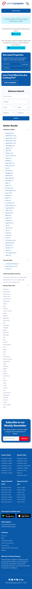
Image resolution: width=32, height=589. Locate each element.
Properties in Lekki (22, 461)
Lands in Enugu (21, 497)
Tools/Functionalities (7, 540)
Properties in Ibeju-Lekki (23, 465)
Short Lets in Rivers (6, 502)
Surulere (5, 400)
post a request (10, 83)
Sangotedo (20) (10, 243)
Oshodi (5, 388)
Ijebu (4, 337)
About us (3, 536)
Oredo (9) (8, 233)
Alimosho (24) (9, 153)
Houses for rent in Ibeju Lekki (11, 282)
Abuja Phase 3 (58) (11, 141)
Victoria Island (7, 404)
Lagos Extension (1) (11, 205)
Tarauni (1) (8, 250)
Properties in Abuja (6, 461)
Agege (5, 303)
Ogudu (5, 373)
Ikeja (4, 339)
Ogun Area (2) (9, 223)
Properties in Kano (6, 465)
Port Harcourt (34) (11, 240)
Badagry (5, 315)
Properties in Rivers (6, 463)
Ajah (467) (8, 150)
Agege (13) (9, 148)
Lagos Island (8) (10, 208)
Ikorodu (5, 342)
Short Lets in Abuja (6, 499)
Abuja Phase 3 (7, 296)
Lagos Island (6, 361)
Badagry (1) (9, 160)
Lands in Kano (21, 502)
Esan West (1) (9, 170)
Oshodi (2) (8, 235)
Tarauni (5, 402)
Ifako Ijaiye (6, 335)
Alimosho (5, 308)
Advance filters (16, 11)
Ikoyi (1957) (9, 193)
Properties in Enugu (6, 473)
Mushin (5, 368)
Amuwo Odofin (7, 311)
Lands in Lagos (21, 487)
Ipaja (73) (8, 198)
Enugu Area (6, 320)
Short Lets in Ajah (6, 495)
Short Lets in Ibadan (6, 497)
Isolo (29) (8, 200)
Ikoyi (4, 347)
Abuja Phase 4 (7, 299)
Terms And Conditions (7, 543)
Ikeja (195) (8, 185)
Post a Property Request (16, 48)
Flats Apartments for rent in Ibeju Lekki (13, 279)
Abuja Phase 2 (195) (11, 138)
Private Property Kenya (8, 527)
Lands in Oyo (20, 492)
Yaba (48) (8, 255)
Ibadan (5, 330)
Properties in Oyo (6, 470)
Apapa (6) (8, 158)
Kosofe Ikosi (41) (10, 203)
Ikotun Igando (7, 344)
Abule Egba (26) (10, 145)
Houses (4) (8, 269)
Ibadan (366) (9, 175)
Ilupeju (5, 349)
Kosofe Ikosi (6, 356)
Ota (4, 390)
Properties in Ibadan (22, 468)
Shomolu (5, 397)
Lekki (4, 363)
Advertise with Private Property (9, 548)
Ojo (4, 378)
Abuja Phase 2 (7, 294)
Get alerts (16, 34)
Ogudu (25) (9, 220)
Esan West (6, 325)
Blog (2, 538)
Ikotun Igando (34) (11, 190)
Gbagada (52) (9, 173)
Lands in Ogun (21, 495)
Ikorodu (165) (9, 188)
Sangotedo (6, 395)
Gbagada (5, 327)
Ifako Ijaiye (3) (9, 180)
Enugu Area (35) (10, 165)
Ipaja (4, 351)
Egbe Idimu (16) (10, 163)
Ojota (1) (8, 230)
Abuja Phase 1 (7, 291)
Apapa (5, 313)
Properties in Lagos (6, 458)
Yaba (4, 407)
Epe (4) (8, 168)
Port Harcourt (7, 392)
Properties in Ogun (6, 468)
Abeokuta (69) (10, 133)
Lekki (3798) (9, 210)
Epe (4, 323)
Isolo (4, 354)
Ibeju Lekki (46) (10, 178)
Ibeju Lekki (6, 332)
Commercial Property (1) (12, 264)
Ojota (4, 383)
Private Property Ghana (8, 525)
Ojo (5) (7, 225)
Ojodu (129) (9, 228)
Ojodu (5, 380)
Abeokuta (6, 289)
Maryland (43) (9, 213)
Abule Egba (6, 301)
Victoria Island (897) (11, 253)
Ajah (4, 306)
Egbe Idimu (6, 318)
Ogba (4, 371)
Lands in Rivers (21, 499)
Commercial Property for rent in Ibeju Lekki (15, 277)
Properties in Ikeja (22, 458)
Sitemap (3, 550)
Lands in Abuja (21, 490)
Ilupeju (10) (9, 195)
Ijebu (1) (8, 183)
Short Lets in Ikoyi (6, 492)
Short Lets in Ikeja (6, 487)
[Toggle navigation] (27, 3)
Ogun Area (6, 376)
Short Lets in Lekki (6, 490)
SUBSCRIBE (25, 64)
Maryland (5, 366)
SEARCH (16, 118)
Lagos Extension (7, 359)
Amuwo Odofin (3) (11, 155)
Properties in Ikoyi (22, 463)
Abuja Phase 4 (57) (11, 143)
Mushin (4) (8, 215)
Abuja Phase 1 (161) (11, 136)
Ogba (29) (8, 218)
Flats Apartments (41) (11, 266)
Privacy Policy (5, 545)
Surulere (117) (9, 248)
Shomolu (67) (9, 245)
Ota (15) (8, 238)
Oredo (5, 385)
